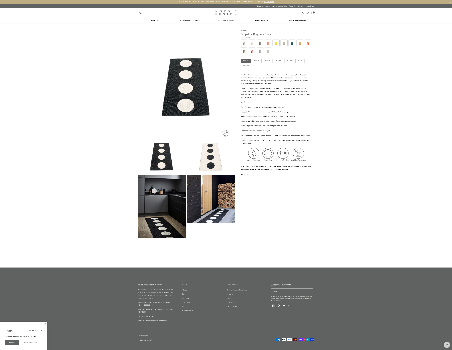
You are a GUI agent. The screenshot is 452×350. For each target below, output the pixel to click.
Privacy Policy (231, 302)
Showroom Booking (297, 20)
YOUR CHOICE (245, 38)
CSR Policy (186, 302)
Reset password (30, 342)
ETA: (242, 166)
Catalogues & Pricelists (190, 20)
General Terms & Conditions (236, 290)
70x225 (256, 61)
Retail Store (309, 6)
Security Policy (231, 306)
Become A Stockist (263, 6)
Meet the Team (187, 311)
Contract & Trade (226, 20)
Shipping (229, 294)
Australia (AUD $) (146, 340)
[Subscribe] (310, 291)
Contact (300, 6)
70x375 (278, 61)
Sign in (12, 342)
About (184, 290)
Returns (229, 298)
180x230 (246, 66)
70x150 (245, 61)
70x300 (267, 61)
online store (269, 2)
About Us (292, 6)
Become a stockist (35, 330)
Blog (184, 294)
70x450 (289, 61)
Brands (154, 20)
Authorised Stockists (279, 6)
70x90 (300, 61)
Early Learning (261, 20)
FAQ (183, 306)
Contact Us (186, 298)
